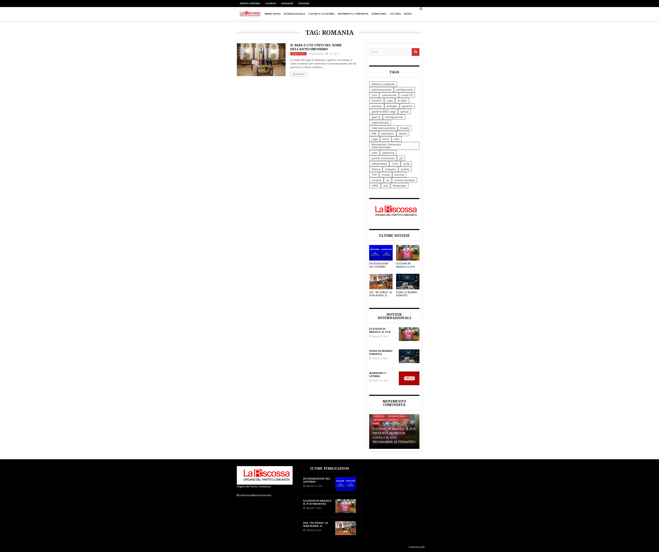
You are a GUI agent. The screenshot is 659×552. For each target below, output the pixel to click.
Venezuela (399, 186)
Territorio (379, 13)
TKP (374, 175)
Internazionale (294, 13)
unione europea (404, 180)
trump (386, 175)
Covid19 (377, 101)
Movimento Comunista (353, 13)
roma (406, 164)
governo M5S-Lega (384, 111)
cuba (389, 101)
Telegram (303, 3)
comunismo (389, 95)
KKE (374, 133)
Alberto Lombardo (383, 84)
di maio (402, 101)
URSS (375, 186)
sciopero (390, 169)
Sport (408, 13)
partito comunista (383, 158)
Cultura (395, 13)
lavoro (403, 133)
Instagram (287, 3)
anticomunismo (381, 90)
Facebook (270, 3)
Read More (299, 74)
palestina (388, 153)
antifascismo (404, 90)
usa (385, 186)
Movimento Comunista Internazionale (386, 146)
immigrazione (394, 117)
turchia (399, 175)
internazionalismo (383, 128)
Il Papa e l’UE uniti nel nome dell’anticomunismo (316, 47)
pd (401, 158)
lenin (386, 139)
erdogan (392, 106)
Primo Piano (273, 13)
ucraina (376, 180)
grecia (404, 111)
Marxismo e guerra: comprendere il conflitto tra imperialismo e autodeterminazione (391, 433)
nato (374, 153)
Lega (375, 139)
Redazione (317, 53)
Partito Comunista (250, 3)
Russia (376, 169)
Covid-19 (406, 95)
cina (374, 95)
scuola (405, 169)
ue (387, 180)
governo (407, 106)
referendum (379, 164)
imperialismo (380, 122)
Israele (404, 128)
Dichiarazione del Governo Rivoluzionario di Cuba (379, 268)
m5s (396, 139)
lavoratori (387, 133)
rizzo (395, 164)
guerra (376, 117)
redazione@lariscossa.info (255, 495)
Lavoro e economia (322, 13)
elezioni (377, 106)
